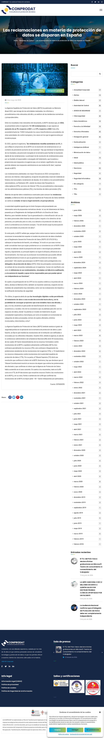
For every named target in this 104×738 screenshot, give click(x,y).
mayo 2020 (87, 471)
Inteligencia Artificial (87, 147)
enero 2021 (87, 445)
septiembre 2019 (87, 508)
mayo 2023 (87, 325)
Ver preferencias (92, 730)
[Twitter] (13, 397)
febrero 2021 (87, 440)
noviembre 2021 (87, 398)
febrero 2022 (87, 382)
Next (102, 652)
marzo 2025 (87, 257)
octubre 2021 (87, 403)
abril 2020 (87, 476)
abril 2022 (87, 372)
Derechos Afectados (87, 132)
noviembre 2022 (87, 356)
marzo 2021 (87, 435)
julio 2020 (87, 461)
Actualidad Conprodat (87, 90)
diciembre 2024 (87, 262)
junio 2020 (87, 466)
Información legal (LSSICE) (12, 681)
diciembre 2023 (87, 299)
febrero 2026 (87, 221)
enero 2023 (87, 346)
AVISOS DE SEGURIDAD (87, 111)
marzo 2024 (87, 283)
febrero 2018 (87, 544)
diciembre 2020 (87, 450)
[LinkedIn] (21, 397)
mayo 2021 (87, 424)
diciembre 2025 (87, 226)
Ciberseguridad (87, 116)
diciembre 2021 (87, 393)
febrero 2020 (87, 487)
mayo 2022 (87, 367)
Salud (87, 158)
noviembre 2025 (87, 231)
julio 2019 (87, 518)
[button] (100, 712)
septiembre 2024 (87, 268)
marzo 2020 (87, 481)
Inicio (16, 41)
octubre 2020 (87, 455)
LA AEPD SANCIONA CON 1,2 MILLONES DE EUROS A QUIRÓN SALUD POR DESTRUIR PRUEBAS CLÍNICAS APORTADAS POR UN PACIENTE (91, 589)
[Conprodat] (20, 10)
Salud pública (87, 163)
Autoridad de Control (26, 41)
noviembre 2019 (87, 502)
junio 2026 (87, 210)
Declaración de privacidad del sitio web (81, 734)
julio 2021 (87, 414)
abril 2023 (87, 330)
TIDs (87, 194)
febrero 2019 (87, 539)
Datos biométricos (87, 121)
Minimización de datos (87, 152)
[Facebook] (10, 397)
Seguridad (87, 173)
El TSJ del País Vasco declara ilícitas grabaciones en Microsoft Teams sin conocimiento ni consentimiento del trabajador (91, 565)
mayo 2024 (87, 273)
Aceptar (57, 730)
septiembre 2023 (87, 309)
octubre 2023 (87, 304)
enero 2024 (87, 294)
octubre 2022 (87, 362)
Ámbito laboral (87, 100)
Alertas (87, 95)
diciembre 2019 (87, 497)
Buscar (74, 65)
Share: (4, 397)
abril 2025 (87, 252)
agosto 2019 (87, 513)
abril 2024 (87, 278)
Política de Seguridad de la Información (17, 691)
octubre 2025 (87, 236)
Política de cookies (63, 734)
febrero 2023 (87, 341)
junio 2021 (87, 419)
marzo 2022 (87, 377)
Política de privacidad (10, 684)
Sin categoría (87, 184)
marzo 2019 (87, 534)
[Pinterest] (17, 397)
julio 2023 (87, 315)
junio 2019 (87, 523)
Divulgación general (55, 91)
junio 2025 (87, 242)
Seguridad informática (87, 178)
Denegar (75, 730)
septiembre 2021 (87, 408)
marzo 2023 (87, 335)
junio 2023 (87, 320)
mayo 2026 (87, 215)
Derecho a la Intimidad (87, 126)
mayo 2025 (87, 247)
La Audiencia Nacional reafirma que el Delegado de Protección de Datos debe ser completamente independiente (90, 610)
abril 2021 (87, 429)
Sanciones (87, 168)
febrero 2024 (87, 288)
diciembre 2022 (87, 351)
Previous (54, 652)
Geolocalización (87, 142)
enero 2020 (87, 492)
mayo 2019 (87, 528)
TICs (87, 189)
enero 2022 (87, 388)
